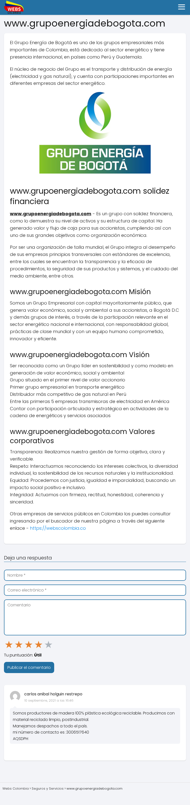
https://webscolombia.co (57, 528)
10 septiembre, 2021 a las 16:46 (48, 700)
